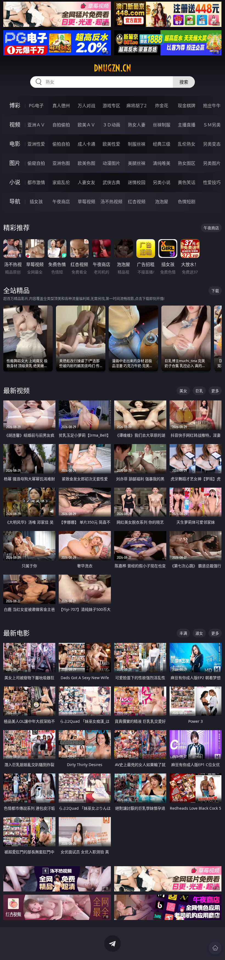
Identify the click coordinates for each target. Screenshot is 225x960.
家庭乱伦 (61, 182)
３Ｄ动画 (111, 125)
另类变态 (212, 144)
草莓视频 (86, 202)
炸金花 (161, 106)
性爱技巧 (212, 182)
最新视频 (16, 390)
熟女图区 (186, 163)
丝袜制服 (161, 125)
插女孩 (36, 202)
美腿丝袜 (136, 163)
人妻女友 (86, 182)
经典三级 (161, 144)
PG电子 (36, 106)
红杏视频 (136, 202)
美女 (183, 390)
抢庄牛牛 (212, 106)
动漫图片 (111, 163)
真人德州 (61, 106)
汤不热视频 (111, 202)
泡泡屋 (161, 202)
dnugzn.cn (112, 68)
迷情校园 (136, 182)
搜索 (183, 82)
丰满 (183, 633)
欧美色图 (86, 163)
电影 (14, 144)
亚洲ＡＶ (36, 125)
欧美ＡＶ (86, 125)
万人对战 (86, 106)
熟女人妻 (136, 125)
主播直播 (186, 125)
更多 (215, 390)
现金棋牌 (186, 106)
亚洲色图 (61, 163)
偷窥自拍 (36, 163)
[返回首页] (215, 948)
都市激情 (36, 182)
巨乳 (199, 390)
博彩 (14, 105)
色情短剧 (186, 202)
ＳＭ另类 (212, 125)
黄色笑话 (186, 182)
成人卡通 (86, 144)
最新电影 (16, 632)
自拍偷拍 (61, 125)
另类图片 (212, 163)
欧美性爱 (111, 144)
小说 (14, 182)
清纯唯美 (161, 163)
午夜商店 (61, 202)
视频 (14, 124)
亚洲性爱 (36, 144)
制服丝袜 (136, 144)
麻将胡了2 (136, 106)
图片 (14, 163)
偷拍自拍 (61, 144)
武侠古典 (111, 182)
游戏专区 (111, 106)
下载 (215, 290)
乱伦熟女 (186, 144)
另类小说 (161, 182)
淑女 (199, 633)
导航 (14, 201)
